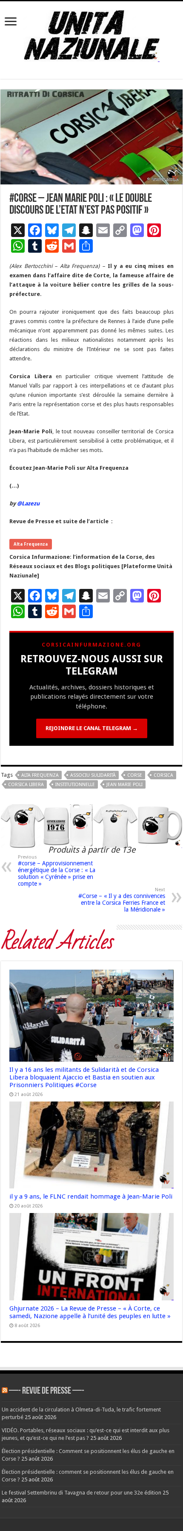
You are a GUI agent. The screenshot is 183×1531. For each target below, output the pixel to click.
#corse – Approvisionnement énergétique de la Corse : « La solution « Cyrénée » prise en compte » (56, 870)
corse (134, 775)
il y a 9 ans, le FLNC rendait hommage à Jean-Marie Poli (90, 1196)
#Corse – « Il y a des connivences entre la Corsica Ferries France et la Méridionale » (121, 900)
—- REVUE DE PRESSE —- (46, 1391)
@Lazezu (29, 503)
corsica (163, 775)
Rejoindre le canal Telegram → (92, 728)
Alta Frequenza (31, 544)
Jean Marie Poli (124, 784)
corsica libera (26, 784)
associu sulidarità (93, 775)
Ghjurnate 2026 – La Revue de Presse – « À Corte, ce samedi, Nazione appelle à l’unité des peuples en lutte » (90, 1312)
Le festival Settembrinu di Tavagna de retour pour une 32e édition (81, 1492)
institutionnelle (75, 784)
